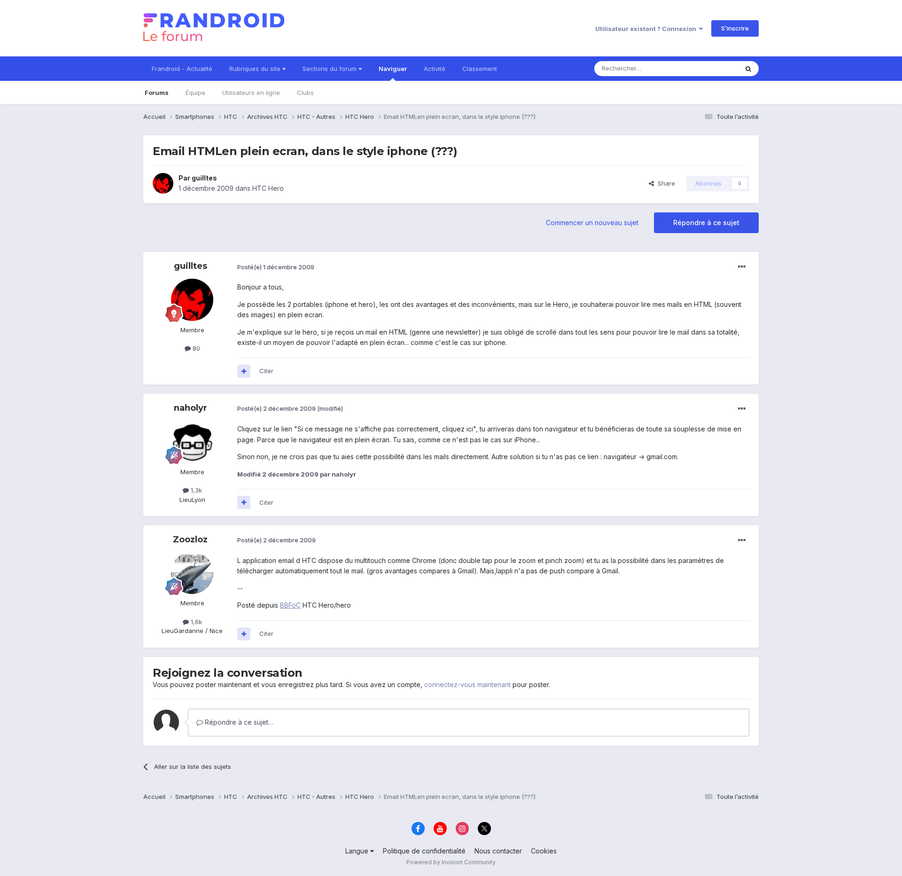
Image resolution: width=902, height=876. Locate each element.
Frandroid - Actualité (182, 68)
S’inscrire (735, 28)
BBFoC (290, 605)
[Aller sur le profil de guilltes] (163, 183)
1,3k (195, 490)
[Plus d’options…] (741, 267)
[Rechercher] (748, 68)
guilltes (204, 178)
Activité (434, 68)
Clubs (305, 92)
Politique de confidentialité (424, 851)
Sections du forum (330, 68)
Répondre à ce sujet (706, 223)
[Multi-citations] (243, 371)
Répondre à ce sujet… (238, 722)
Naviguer (393, 68)
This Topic (710, 68)
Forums (157, 92)
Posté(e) (275, 267)
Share (664, 183)
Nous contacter (498, 851)
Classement (479, 68)
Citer (266, 371)
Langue (357, 851)
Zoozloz (190, 539)
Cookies (544, 851)
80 (195, 348)
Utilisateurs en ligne (251, 92)
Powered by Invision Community (451, 862)
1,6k (195, 622)
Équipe (195, 92)
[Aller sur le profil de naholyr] (192, 442)
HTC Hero (268, 188)
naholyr (190, 408)
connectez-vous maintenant (467, 684)
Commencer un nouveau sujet (592, 223)
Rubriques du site (255, 68)
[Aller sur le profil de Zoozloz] (192, 573)
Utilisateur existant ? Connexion (647, 28)
